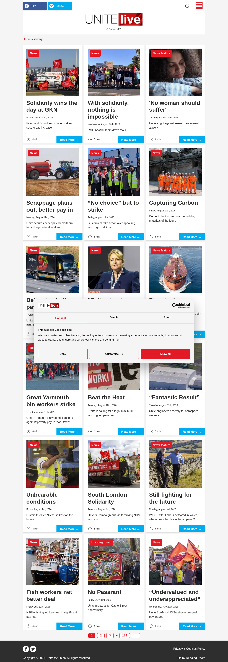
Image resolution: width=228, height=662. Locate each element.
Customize (112, 353)
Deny (63, 353)
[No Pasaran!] (114, 582)
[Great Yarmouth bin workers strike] (52, 387)
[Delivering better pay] (52, 290)
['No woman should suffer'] (175, 94)
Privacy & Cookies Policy (189, 648)
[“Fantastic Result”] (175, 387)
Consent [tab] (60, 317)
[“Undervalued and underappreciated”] (175, 582)
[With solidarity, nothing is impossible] (114, 94)
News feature (161, 53)
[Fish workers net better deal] (52, 582)
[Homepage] (114, 19)
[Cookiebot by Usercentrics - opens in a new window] (174, 305)
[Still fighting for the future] (175, 484)
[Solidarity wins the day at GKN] (52, 94)
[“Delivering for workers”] (114, 290)
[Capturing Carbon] (175, 192)
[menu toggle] (199, 5)
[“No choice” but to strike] (114, 192)
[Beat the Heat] (114, 387)
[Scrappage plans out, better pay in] (52, 192)
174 (124, 635)
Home (26, 39)
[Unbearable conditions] (52, 484)
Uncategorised (101, 542)
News (33, 53)
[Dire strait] (175, 290)
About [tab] (167, 317)
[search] (187, 6)
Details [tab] (114, 317)
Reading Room (195, 657)
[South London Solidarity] (114, 484)
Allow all (165, 353)
